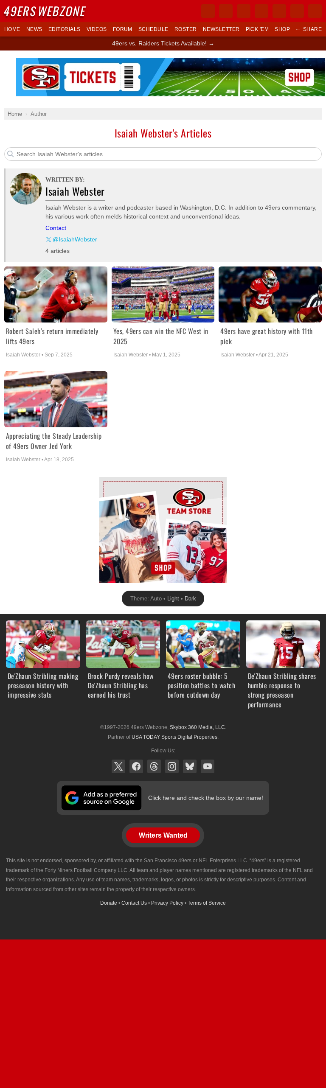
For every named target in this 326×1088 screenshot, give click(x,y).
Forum (122, 29)
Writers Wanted (163, 835)
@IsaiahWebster (75, 239)
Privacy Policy (167, 903)
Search (315, 11)
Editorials (64, 29)
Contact (55, 227)
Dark (190, 598)
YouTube (207, 766)
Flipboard (279, 11)
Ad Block (111, 481)
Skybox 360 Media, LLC (197, 727)
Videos (97, 29)
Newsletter (221, 29)
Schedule (153, 29)
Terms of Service (207, 903)
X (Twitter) (118, 766)
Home (12, 29)
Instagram (172, 766)
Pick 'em (257, 29)
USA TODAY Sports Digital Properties (174, 737)
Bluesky (190, 766)
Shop (282, 29)
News (34, 29)
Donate (108, 903)
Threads (154, 766)
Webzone (45, 11)
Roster (185, 29)
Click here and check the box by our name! (205, 797)
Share (312, 29)
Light (173, 598)
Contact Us (134, 903)
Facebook (136, 766)
